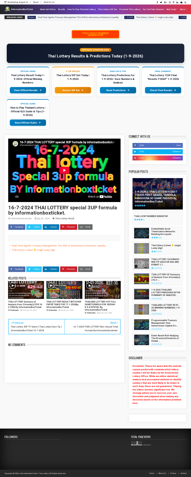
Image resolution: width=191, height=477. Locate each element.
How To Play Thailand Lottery (81, 9)
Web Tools (171, 9)
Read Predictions (116, 90)
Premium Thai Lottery (129, 9)
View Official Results (26, 90)
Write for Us (49, 2)
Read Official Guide (26, 122)
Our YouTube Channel (153, 9)
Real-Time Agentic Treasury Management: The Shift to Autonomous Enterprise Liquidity (55, 17)
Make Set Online (48, 9)
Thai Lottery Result (64, 218)
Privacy (173, 473)
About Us (162, 473)
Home (151, 473)
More (182, 9)
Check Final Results (161, 90)
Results (61, 9)
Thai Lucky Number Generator (95, 34)
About (36, 2)
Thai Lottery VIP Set (107, 9)
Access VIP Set (71, 90)
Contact (183, 473)
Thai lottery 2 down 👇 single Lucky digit (131, 17)
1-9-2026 (106, 17)
